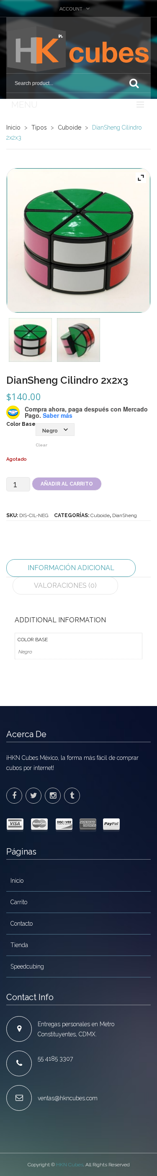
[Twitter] (33, 796)
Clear (41, 445)
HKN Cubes (69, 1165)
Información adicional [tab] (71, 568)
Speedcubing (27, 966)
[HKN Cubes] (78, 49)
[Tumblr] (72, 796)
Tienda (19, 945)
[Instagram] (53, 796)
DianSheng (124, 515)
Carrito (18, 902)
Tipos (39, 127)
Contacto (21, 923)
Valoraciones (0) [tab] (65, 585)
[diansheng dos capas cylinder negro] (78, 240)
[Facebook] (14, 796)
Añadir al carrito (67, 484)
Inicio (13, 127)
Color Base (21, 424)
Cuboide (69, 127)
